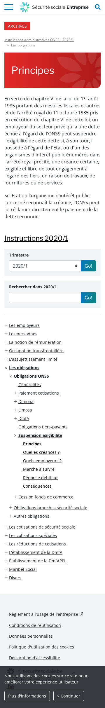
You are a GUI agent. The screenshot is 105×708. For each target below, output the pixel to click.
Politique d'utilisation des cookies (41, 647)
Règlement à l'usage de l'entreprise (43, 614)
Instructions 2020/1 (36, 238)
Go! (88, 266)
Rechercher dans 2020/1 (33, 287)
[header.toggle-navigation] (8, 7)
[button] (52, 325)
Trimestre (19, 255)
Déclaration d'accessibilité (34, 657)
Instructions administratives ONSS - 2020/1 (39, 39)
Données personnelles (31, 636)
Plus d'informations (27, 696)
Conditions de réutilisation (35, 625)
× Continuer (68, 696)
